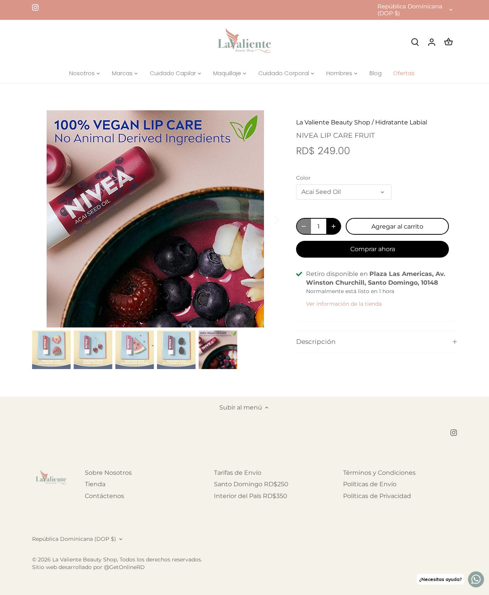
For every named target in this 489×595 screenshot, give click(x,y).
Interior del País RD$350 (250, 496)
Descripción (315, 341)
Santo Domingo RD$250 (251, 484)
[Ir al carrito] (448, 41)
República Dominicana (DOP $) (409, 10)
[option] (155, 218)
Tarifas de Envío (237, 472)
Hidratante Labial (401, 122)
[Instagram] (35, 7)
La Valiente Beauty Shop (333, 122)
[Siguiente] (266, 219)
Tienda (95, 484)
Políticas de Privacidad (377, 496)
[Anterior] (43, 219)
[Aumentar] (333, 226)
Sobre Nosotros (108, 472)
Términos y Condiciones (379, 472)
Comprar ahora (372, 249)
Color (303, 178)
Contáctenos (104, 496)
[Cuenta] (431, 41)
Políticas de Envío (370, 484)
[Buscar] (414, 41)
